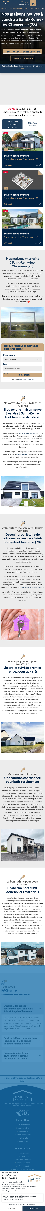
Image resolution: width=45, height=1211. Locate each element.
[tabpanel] (22, 187)
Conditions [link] (31, 379)
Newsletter (23, 1131)
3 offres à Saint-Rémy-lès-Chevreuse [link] (22, 51)
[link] (27, 3)
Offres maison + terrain (19, 8)
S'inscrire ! (24, 375)
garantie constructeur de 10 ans (30, 587)
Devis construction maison (23, 1169)
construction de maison (28, 433)
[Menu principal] (40, 3)
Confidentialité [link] (22, 379)
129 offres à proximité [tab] (32, 124)
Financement (24, 1166)
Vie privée (24, 1138)
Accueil (4, 8)
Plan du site (23, 1141)
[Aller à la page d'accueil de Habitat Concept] (5, 3)
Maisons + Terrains (23, 1159)
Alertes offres (23, 1128)
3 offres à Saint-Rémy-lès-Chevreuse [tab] (12, 124)
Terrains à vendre (24, 1163)
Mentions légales (24, 1134)
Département (9, 355)
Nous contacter (24, 1125)
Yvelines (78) (34, 8)
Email (5, 364)
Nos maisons (24, 1156)
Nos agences (24, 1153)
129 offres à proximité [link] (22, 58)
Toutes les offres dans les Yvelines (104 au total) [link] (22, 1079)
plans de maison (22, 454)
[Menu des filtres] (22, 70)
